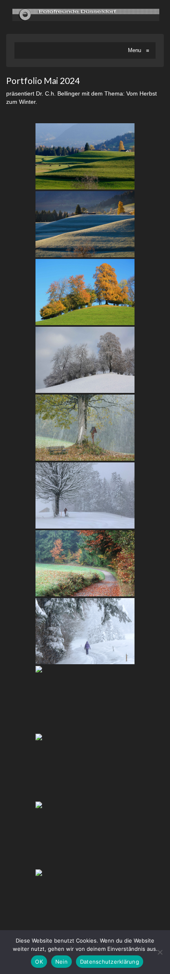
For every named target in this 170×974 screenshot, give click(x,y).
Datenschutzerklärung (109, 961)
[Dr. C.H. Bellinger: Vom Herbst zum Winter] (85, 156)
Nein (61, 961)
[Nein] (160, 952)
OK (39, 961)
